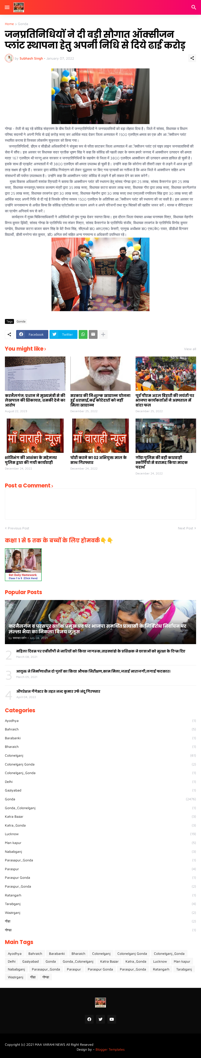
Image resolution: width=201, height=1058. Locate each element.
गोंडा (100, 921)
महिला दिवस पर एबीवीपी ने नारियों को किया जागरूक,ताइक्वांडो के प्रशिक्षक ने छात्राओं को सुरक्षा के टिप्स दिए (100, 651)
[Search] (194, 7)
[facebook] (89, 1019)
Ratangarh (100, 895)
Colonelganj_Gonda (100, 773)
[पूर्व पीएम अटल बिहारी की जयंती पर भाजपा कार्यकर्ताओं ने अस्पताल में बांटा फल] (166, 374)
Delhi (100, 781)
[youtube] (111, 1019)
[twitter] (100, 1019)
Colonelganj (100, 755)
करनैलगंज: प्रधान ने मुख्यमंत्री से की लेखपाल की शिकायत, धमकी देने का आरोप (35, 400)
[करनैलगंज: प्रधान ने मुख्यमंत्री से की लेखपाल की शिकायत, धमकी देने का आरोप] (35, 374)
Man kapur (100, 843)
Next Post (185, 528)
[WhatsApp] (83, 334)
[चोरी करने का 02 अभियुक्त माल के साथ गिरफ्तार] (100, 436)
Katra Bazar (100, 816)
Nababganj (100, 851)
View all (190, 349)
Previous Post (18, 528)
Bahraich (100, 729)
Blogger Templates (110, 1049)
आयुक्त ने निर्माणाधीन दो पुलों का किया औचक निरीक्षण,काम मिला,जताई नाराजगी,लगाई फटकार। (93, 671)
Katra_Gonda (100, 825)
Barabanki (100, 738)
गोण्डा (100, 930)
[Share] (192, 58)
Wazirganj (100, 912)
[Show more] (103, 334)
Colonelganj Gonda (100, 764)
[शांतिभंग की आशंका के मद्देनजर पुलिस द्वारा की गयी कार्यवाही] (35, 436)
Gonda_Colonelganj (100, 808)
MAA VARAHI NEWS (50, 1044)
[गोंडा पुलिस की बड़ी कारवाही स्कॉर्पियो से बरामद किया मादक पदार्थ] (166, 436)
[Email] (93, 334)
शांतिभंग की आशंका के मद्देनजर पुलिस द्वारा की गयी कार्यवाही (31, 460)
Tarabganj (100, 904)
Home (9, 24)
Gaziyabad (100, 790)
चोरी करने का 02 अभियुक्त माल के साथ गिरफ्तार (98, 460)
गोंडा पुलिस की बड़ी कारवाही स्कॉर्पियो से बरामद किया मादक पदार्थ (162, 462)
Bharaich (100, 746)
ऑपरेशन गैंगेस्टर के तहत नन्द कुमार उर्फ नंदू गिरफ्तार (58, 691)
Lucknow (100, 834)
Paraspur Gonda (100, 877)
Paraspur (100, 869)
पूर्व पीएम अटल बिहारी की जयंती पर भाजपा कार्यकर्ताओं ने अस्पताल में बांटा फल (165, 400)
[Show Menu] (6, 7)
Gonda (23, 24)
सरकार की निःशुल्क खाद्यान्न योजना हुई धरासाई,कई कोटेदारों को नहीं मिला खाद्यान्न (100, 400)
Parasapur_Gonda (100, 860)
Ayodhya (100, 720)
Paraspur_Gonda (100, 886)
